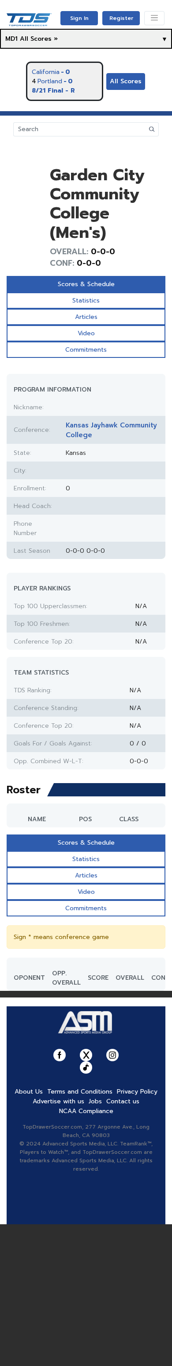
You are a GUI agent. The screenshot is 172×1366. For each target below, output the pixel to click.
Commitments (86, 349)
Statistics (86, 300)
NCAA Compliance (86, 1111)
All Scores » (39, 38)
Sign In (79, 18)
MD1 (11, 38)
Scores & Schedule (86, 284)
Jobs (95, 1101)
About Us (29, 1091)
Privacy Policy (137, 1091)
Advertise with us (58, 1101)
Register (121, 18)
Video (86, 333)
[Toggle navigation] (154, 18)
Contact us (122, 1101)
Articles (86, 317)
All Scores (126, 81)
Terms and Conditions (79, 1091)
